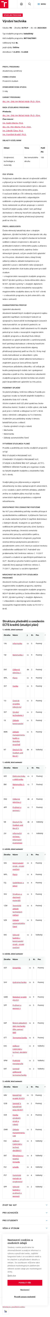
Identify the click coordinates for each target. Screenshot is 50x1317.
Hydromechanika (20, 982)
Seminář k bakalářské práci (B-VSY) (18, 1106)
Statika (15, 686)
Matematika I (18, 655)
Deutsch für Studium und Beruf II (18, 825)
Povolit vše (25, 1283)
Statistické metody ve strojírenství (17, 1178)
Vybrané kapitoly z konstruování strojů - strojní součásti (18, 941)
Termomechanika (20, 1037)
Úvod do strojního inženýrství (17, 703)
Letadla (16, 1167)
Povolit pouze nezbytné (24, 1297)
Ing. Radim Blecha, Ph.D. (13, 123)
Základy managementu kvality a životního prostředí (19, 738)
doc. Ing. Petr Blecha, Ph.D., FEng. (17, 127)
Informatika (17, 643)
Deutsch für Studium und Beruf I (18, 752)
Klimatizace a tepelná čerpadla (18, 1158)
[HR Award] (6, 1311)
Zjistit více (12, 1276)
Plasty (15, 678)
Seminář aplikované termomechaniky (20, 1072)
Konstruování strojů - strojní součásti (18, 866)
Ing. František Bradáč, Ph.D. (14, 134)
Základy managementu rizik (19, 1132)
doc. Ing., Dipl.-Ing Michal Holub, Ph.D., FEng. (21, 101)
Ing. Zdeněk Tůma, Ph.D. (13, 130)
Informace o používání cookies (14, 1307)
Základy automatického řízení (19, 923)
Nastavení (24, 1290)
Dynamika (17, 967)
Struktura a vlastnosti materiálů (17, 897)
